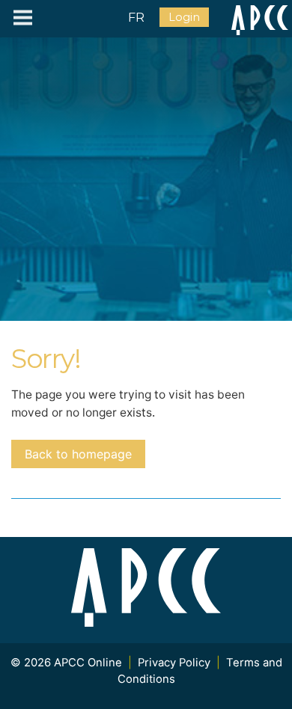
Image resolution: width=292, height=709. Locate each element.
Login (184, 17)
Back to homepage (78, 453)
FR (136, 17)
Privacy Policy (174, 662)
